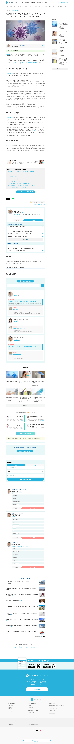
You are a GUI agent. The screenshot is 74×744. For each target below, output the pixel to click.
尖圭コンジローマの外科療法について (15, 179)
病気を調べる (12, 6)
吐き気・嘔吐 (16, 647)
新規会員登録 (37, 689)
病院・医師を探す (40, 2)
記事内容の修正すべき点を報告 (39, 204)
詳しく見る (32, 508)
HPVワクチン (34, 130)
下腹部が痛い (27, 647)
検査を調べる (11, 708)
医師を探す (31, 707)
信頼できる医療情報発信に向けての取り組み (56, 705)
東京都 (15, 214)
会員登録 (63, 2)
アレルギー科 (27, 546)
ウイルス (29, 119)
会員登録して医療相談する (25, 433)
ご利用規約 (51, 706)
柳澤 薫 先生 (16, 544)
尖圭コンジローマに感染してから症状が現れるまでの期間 (18, 183)
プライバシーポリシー (53, 708)
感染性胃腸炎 (33, 647)
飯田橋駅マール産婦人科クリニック (19, 328)
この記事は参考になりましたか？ (38, 202)
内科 (16, 546)
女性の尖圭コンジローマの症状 (13, 181)
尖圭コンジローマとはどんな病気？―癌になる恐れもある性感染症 (24, 62)
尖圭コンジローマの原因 (12, 176)
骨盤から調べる (20, 6)
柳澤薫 (15, 295)
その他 (46, 2)
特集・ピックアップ (32, 712)
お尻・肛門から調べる (29, 6)
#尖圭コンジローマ (15, 10)
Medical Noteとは (52, 703)
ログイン (58, 2)
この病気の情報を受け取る (25, 451)
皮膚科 (19, 546)
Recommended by (38, 636)
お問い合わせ (51, 710)
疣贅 (10, 107)
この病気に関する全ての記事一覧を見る (25, 191)
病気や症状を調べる (26, 2)
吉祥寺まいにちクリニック (17, 309)
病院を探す (31, 705)
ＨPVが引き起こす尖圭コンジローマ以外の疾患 (16, 187)
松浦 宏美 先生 (16, 491)
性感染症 (8, 54)
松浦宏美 (16, 321)
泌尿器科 (18, 214)
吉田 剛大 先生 (16, 515)
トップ (7, 6)
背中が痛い (22, 647)
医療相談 (33, 2)
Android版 (10, 724)
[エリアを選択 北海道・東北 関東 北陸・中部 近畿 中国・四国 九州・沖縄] (25, 471)
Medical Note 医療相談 (33, 724)
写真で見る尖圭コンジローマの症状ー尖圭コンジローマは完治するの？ (21, 185)
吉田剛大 (16, 340)
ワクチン (14, 147)
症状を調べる (11, 707)
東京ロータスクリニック (17, 354)
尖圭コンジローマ (38, 6)
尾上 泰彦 (17, 212)
